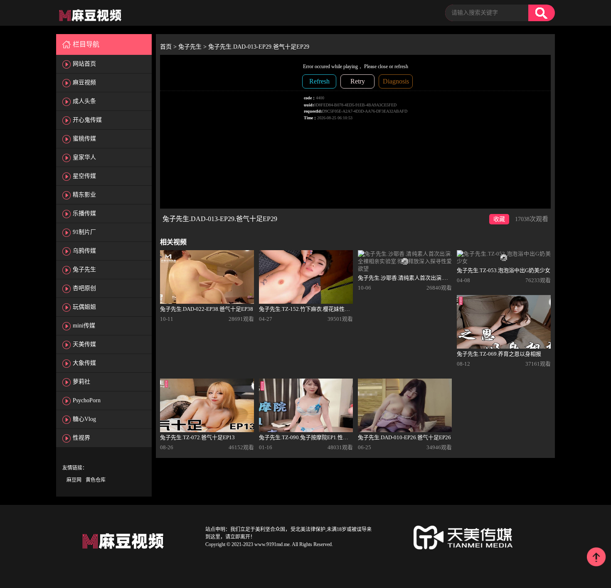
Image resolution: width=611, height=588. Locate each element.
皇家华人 (84, 157)
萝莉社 (81, 382)
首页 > (169, 47)
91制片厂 (84, 232)
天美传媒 (84, 344)
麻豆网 (74, 480)
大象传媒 (84, 363)
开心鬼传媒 (87, 120)
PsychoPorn (87, 400)
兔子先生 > (193, 47)
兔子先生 (84, 269)
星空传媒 (84, 176)
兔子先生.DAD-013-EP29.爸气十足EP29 (258, 47)
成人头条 (84, 101)
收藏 (499, 219)
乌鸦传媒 (84, 251)
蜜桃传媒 (84, 138)
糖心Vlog (84, 419)
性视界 (81, 438)
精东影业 (84, 195)
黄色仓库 (96, 480)
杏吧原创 (84, 288)
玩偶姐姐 (84, 307)
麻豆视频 (84, 82)
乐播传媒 (84, 213)
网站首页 (84, 64)
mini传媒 (84, 325)
